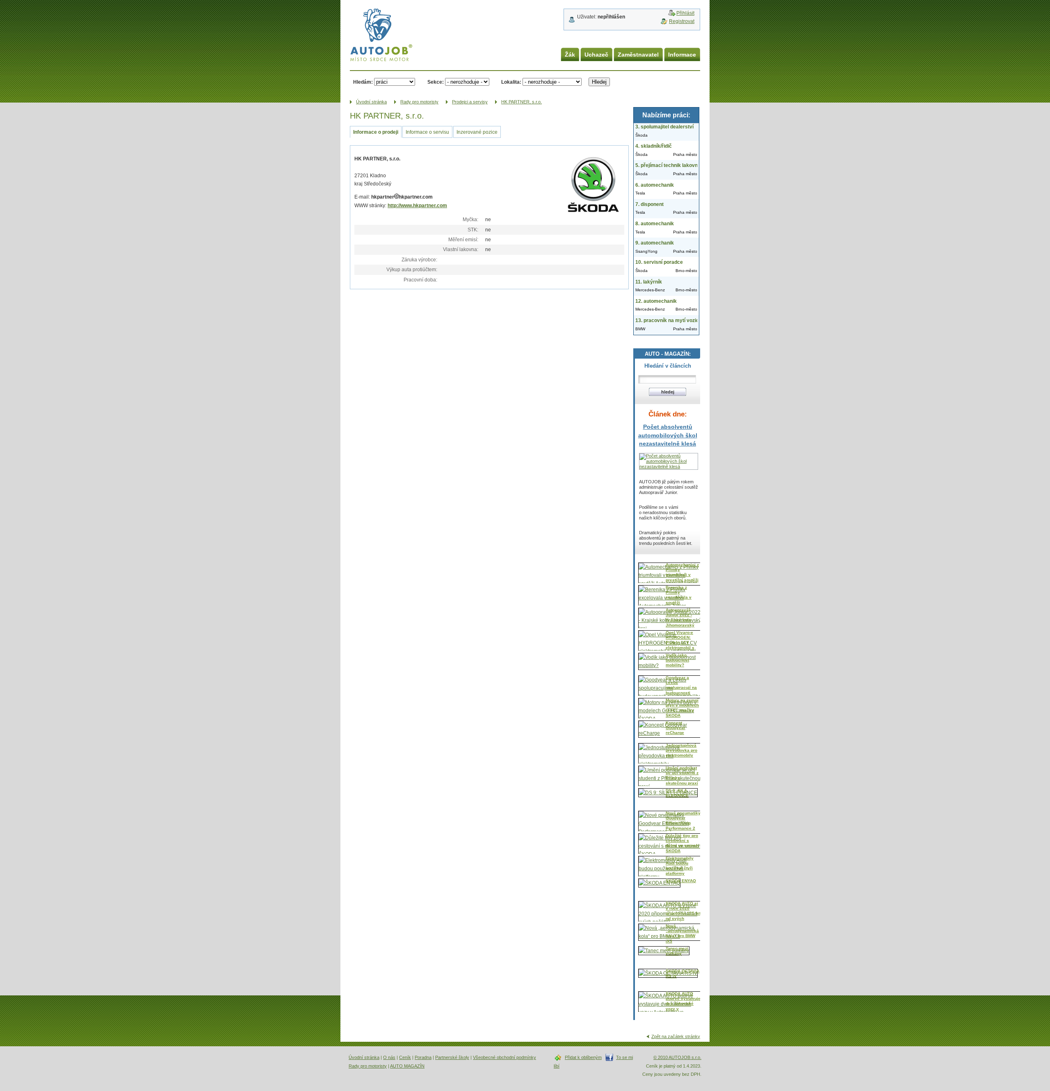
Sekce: (435, 82)
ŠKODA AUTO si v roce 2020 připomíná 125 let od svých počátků (683, 913)
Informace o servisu (427, 132)
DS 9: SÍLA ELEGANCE (677, 793)
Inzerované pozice (477, 132)
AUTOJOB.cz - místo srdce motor (375, 24)
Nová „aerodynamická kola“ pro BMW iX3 (682, 933)
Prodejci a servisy (470, 101)
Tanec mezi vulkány (677, 951)
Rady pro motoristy (419, 101)
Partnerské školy (452, 1057)
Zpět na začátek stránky (675, 1036)
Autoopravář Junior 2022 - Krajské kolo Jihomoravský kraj (680, 620)
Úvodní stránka (364, 1057)
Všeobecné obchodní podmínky (504, 1057)
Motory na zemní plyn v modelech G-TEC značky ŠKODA (682, 708)
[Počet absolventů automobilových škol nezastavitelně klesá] (668, 466)
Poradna (423, 1057)
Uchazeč (596, 54)
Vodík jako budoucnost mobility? (677, 660)
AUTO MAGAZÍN (407, 1066)
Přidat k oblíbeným (583, 1057)
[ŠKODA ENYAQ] (659, 883)
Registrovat (681, 21)
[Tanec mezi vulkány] (663, 951)
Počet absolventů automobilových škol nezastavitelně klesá (667, 435)
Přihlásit (685, 13)
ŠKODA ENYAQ (681, 880)
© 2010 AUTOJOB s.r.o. (677, 1057)
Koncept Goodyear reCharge (675, 727)
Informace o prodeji (375, 132)
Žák (570, 54)
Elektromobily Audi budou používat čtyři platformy (680, 866)
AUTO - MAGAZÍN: (668, 354)
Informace (682, 54)
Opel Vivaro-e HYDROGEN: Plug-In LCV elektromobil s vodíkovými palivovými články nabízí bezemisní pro (680, 650)
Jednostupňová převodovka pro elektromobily (681, 750)
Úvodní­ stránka (371, 101)
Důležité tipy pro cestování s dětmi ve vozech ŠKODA (682, 843)
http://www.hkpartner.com (417, 205)
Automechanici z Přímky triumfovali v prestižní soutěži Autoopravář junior (682, 577)
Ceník (405, 1057)
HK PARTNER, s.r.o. (521, 101)
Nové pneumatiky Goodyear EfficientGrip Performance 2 (683, 820)
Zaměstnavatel (638, 54)
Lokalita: (511, 82)
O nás (389, 1057)
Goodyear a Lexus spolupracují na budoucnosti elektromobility (681, 687)
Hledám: (363, 82)
